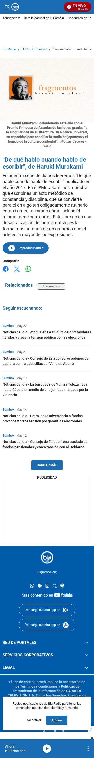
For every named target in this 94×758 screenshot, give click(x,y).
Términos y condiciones (39, 686)
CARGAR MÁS (47, 465)
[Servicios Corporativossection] (86, 655)
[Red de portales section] (86, 642)
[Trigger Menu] (7, 7)
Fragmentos (51, 286)
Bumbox (41, 49)
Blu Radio (9, 49)
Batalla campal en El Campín (44, 18)
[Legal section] (86, 668)
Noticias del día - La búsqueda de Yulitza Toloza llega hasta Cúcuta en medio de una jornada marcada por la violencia (45, 389)
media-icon (47, 748)
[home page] (47, 557)
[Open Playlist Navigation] (88, 748)
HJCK (26, 49)
